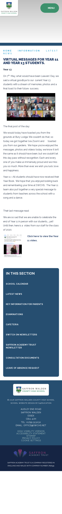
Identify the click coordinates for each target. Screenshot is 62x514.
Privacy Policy (31, 438)
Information (29, 51)
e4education (44, 403)
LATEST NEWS (14, 294)
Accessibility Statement (31, 433)
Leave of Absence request (22, 368)
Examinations (14, 314)
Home (7, 51)
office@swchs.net (35, 425)
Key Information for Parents (24, 304)
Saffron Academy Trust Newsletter (21, 346)
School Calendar (17, 284)
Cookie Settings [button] (31, 440)
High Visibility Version (31, 431)
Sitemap (31, 436)
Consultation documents (22, 358)
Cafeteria (12, 324)
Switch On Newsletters (21, 334)
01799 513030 (33, 422)
